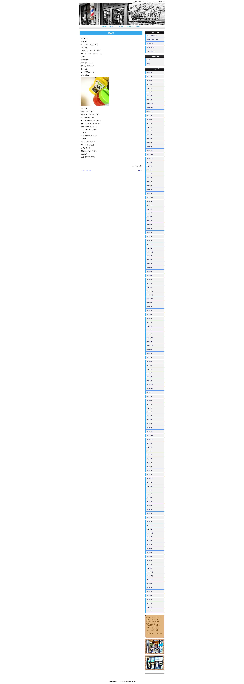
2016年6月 (149, 548)
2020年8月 (149, 353)
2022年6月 (149, 267)
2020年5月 (149, 365)
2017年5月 (149, 505)
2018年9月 (149, 443)
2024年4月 (149, 181)
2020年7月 (149, 357)
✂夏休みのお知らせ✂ (152, 39)
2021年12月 (150, 291)
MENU (111, 27)
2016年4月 (149, 556)
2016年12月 (150, 525)
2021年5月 (149, 318)
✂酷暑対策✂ (150, 43)
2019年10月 (150, 392)
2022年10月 (150, 252)
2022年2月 (149, 283)
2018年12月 (150, 431)
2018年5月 (149, 459)
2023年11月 (150, 201)
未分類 (148, 64)
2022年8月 (149, 260)
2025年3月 (149, 139)
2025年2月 (149, 142)
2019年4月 (149, 416)
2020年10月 (150, 345)
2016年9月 (149, 537)
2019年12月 (150, 384)
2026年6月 (149, 80)
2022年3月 (149, 279)
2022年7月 (149, 263)
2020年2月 (149, 377)
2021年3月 (149, 326)
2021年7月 (149, 310)
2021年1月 (149, 334)
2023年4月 (149, 228)
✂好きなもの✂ (150, 47)
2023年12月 (150, 197)
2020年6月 (149, 361)
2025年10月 (150, 111)
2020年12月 (150, 338)
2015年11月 (150, 576)
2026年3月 (149, 92)
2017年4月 (149, 509)
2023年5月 (149, 224)
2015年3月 (149, 607)
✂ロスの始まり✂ (151, 51)
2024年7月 (149, 170)
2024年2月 (149, 189)
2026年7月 (149, 76)
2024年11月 (150, 154)
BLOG (138, 27)
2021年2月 (149, 330)
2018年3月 (149, 466)
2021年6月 (149, 314)
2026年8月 (149, 72)
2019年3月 (149, 420)
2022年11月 (150, 248)
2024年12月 (150, 150)
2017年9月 (149, 490)
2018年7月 (149, 451)
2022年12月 (150, 244)
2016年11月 (150, 529)
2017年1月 (149, 521)
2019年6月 (149, 408)
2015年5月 (149, 599)
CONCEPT (120, 27)
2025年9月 (149, 115)
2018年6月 (149, 455)
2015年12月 (150, 572)
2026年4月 (149, 88)
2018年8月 (149, 447)
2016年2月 (149, 564)
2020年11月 (150, 341)
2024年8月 (149, 166)
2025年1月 (149, 146)
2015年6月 (149, 595)
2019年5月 (149, 412)
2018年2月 (149, 470)
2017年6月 (149, 501)
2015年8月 (149, 587)
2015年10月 (150, 580)
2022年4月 (149, 275)
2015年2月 (149, 611)
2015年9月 (149, 583)
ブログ (148, 60)
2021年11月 (150, 295)
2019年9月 (149, 396)
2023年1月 (149, 240)
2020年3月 (149, 373)
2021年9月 (149, 302)
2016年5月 (149, 552)
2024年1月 (149, 193)
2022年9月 (149, 256)
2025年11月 (150, 107)
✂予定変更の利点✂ (152, 35)
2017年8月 (149, 494)
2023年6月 (149, 220)
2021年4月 (149, 322)
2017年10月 (150, 486)
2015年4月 (149, 603)
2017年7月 (149, 498)
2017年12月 (150, 478)
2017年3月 (149, 513)
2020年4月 (149, 369)
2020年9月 (149, 349)
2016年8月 (149, 541)
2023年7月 (149, 217)
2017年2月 (149, 517)
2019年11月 (150, 388)
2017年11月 (150, 482)
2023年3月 (149, 232)
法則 (139, 170)
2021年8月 (149, 306)
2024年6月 (149, 174)
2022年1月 (149, 287)
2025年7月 (149, 123)
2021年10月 (150, 299)
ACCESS (130, 27)
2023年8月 (149, 213)
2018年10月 (150, 439)
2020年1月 (149, 381)
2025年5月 (149, 131)
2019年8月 (149, 400)
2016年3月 (149, 560)
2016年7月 (149, 544)
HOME (104, 27)
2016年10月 (150, 533)
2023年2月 (149, 236)
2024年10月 (150, 158)
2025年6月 (149, 127)
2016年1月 (149, 568)
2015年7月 (149, 591)
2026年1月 (149, 100)
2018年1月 (149, 474)
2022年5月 (149, 271)
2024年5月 (149, 178)
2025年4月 (149, 135)
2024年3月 (149, 185)
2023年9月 (149, 209)
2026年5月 (149, 84)
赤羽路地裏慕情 (86, 170)
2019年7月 (149, 404)
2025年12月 (150, 103)
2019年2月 (149, 423)
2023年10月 (150, 205)
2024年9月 (149, 162)
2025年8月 (149, 119)
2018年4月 (149, 462)
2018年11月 (150, 435)
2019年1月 (149, 427)
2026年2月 (149, 96)
